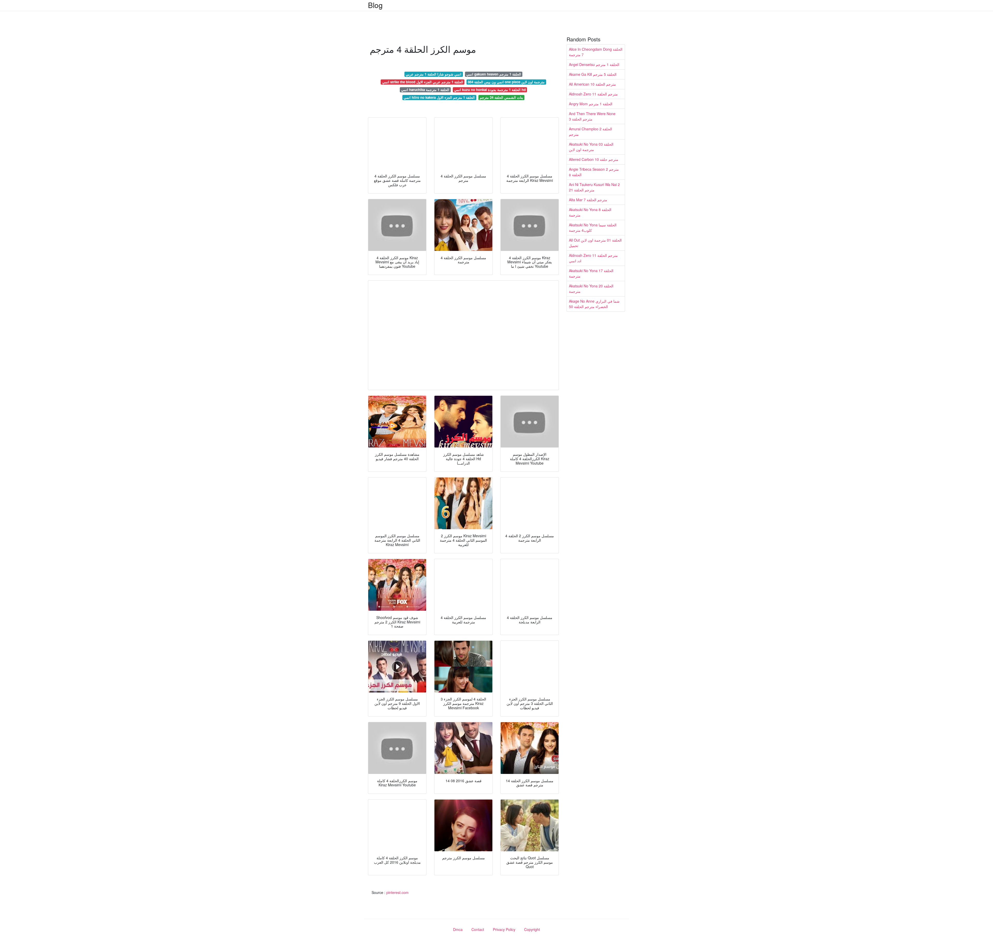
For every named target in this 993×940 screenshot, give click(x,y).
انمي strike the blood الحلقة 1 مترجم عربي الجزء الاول (422, 81)
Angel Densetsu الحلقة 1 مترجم (594, 64)
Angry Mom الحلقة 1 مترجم (590, 103)
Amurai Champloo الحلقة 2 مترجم (590, 131)
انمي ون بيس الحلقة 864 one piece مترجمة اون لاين (506, 81)
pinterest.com (397, 892)
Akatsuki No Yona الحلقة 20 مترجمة (591, 288)
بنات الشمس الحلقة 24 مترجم (501, 97)
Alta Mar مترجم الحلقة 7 (588, 199)
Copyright (532, 929)
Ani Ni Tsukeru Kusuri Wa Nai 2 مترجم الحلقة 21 (594, 187)
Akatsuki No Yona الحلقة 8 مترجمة (590, 212)
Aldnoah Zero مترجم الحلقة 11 (593, 93)
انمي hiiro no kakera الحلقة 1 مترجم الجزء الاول (439, 97)
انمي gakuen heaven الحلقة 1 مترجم (493, 74)
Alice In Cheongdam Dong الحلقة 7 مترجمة (595, 52)
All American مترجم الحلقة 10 (592, 84)
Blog (375, 5)
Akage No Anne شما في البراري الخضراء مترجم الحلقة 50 (594, 304)
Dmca (458, 929)
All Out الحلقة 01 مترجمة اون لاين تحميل (595, 242)
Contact (477, 929)
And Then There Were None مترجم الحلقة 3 (592, 116)
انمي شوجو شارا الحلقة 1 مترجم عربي (433, 74)
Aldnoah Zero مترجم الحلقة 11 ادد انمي (593, 258)
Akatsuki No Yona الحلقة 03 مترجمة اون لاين (591, 146)
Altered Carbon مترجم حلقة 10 (593, 159)
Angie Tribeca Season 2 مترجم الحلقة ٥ (594, 172)
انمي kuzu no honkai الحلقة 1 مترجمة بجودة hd (490, 89)
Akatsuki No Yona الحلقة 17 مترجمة (591, 273)
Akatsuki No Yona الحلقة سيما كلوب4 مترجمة (592, 227)
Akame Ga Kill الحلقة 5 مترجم (592, 74)
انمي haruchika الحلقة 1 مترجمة (425, 89)
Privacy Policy (504, 929)
